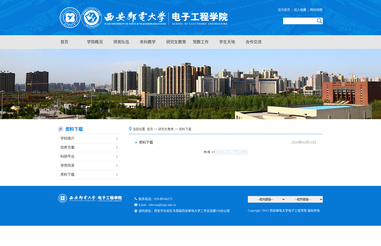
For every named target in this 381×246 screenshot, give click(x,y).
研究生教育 (176, 42)
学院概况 (95, 42)
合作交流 (253, 42)
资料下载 (67, 174)
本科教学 (148, 42)
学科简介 (67, 138)
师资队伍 (121, 42)
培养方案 (67, 147)
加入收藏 (300, 9)
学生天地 (227, 42)
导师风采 (67, 165)
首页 (64, 42)
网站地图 (315, 9)
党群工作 (201, 42)
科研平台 (67, 156)
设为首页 (285, 9)
